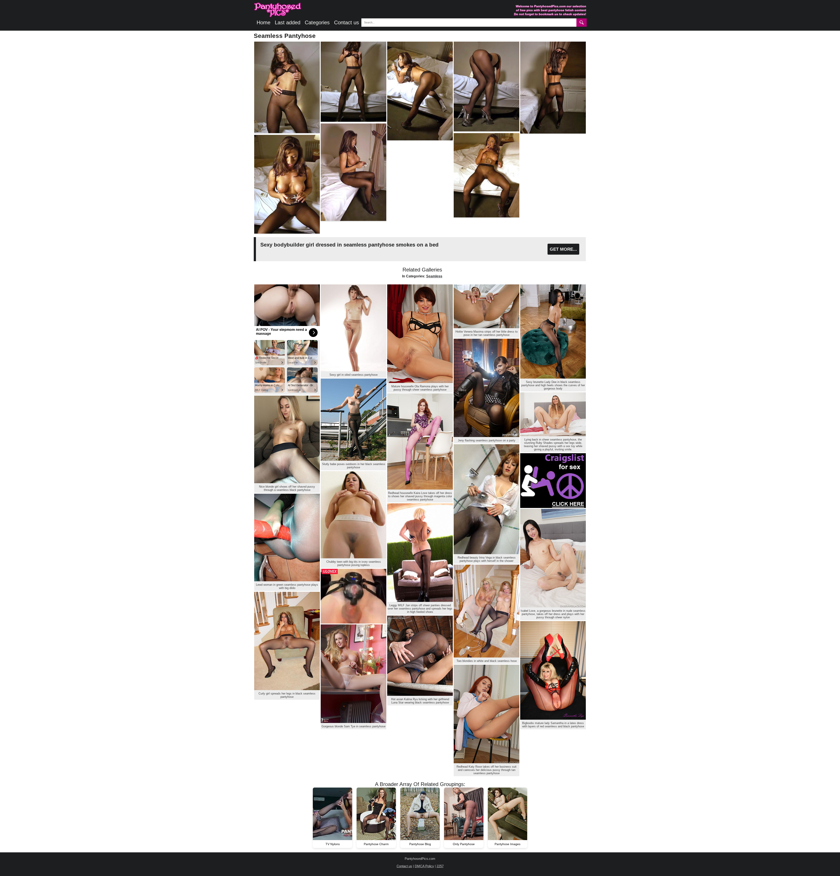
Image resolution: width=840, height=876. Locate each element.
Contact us (346, 22)
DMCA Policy (424, 866)
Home (263, 22)
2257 (440, 866)
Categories (317, 22)
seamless (434, 276)
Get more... (563, 249)
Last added (287, 22)
